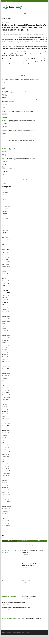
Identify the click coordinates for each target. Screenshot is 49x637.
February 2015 (5, 523)
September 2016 (5, 478)
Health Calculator (5, 208)
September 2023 (5, 321)
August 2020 (4, 375)
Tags (39, 540)
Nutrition (4, 244)
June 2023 (4, 328)
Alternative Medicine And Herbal (8, 189)
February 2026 (5, 257)
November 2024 (5, 287)
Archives (4, 184)
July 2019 (4, 406)
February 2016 (5, 494)
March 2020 (4, 387)
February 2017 (5, 466)
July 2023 (4, 325)
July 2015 (4, 511)
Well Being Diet (26, 580)
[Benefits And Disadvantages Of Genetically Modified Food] (11, 550)
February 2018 (5, 447)
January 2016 (5, 497)
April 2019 (4, 413)
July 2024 (4, 297)
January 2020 (5, 392)
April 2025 (4, 276)
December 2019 (5, 394)
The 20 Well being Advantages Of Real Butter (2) (13, 602)
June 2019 (4, 409)
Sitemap (3, 535)
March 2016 (4, 492)
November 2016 (5, 473)
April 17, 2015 (25, 567)
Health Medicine (5, 215)
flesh (26, 34)
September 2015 (5, 506)
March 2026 (4, 254)
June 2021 (4, 352)
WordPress (18, 632)
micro (35, 34)
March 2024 (4, 306)
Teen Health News (26, 558)
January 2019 (5, 420)
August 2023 (4, 323)
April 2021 (4, 356)
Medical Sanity (5, 237)
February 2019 (5, 418)
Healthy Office (5, 230)
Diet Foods (4, 197)
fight (24, 34)
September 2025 (5, 266)
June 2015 (4, 513)
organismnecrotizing (40, 34)
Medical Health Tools (6, 234)
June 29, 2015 (25, 554)
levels (28, 34)
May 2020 (4, 382)
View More (7, 67)
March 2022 (4, 342)
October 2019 (5, 399)
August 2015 (4, 508)
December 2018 (5, 423)
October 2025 (5, 264)
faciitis (22, 34)
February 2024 (5, 309)
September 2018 (5, 430)
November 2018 (5, 425)
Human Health (5, 232)
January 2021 (5, 363)
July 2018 (4, 435)
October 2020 (5, 371)
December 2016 (5, 470)
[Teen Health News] (6, 558)
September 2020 (5, 373)
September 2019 (5, 401)
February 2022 (5, 345)
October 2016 (5, 475)
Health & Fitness (5, 204)
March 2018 (4, 444)
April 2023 (4, 333)
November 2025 (5, 261)
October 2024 (5, 290)
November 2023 (5, 316)
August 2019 (4, 404)
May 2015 (4, 515)
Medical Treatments (6, 22)
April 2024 (4, 304)
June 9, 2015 (5, 615)
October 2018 (5, 428)
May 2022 (4, 340)
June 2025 (4, 271)
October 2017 (5, 454)
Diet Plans (4, 199)
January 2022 (5, 347)
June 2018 (4, 437)
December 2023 (5, 314)
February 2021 (5, 361)
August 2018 (4, 432)
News (3, 242)
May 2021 (4, 354)
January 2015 (5, 525)
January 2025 (5, 283)
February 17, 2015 (6, 604)
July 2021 (4, 349)
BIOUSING (13, 632)
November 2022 (5, 335)
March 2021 (4, 359)
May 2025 (4, 273)
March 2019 (4, 416)
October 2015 (5, 504)
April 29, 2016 (25, 620)
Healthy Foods (5, 223)
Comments (24, 540)
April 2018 (4, 442)
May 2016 (4, 487)
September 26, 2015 (6, 609)
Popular (10, 540)
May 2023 (4, 330)
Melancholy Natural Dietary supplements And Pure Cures (16, 607)
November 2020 (5, 368)
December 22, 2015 (26, 546)
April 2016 (4, 489)
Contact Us (4, 533)
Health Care (4, 211)
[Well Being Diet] (11, 580)
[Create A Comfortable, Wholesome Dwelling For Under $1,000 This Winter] (11, 563)
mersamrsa (32, 34)
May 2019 (4, 411)
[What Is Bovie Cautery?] (7, 545)
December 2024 (5, 285)
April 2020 (4, 385)
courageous (16, 34)
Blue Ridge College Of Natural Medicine (31, 618)
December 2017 (5, 449)
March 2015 (4, 520)
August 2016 (4, 480)
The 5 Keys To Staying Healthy (29, 596)
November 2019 (5, 397)
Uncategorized (5, 246)
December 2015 (5, 499)
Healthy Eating (5, 218)
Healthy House (5, 225)
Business (4, 194)
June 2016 (4, 485)
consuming (8, 34)
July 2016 (4, 482)
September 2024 (5, 292)
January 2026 (5, 259)
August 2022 (4, 337)
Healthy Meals (5, 227)
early (20, 34)
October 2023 (5, 318)
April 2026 (4, 252)
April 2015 (4, 518)
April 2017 (4, 461)
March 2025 (4, 278)
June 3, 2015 (5, 32)
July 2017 (4, 458)
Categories (4, 183)
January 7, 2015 (25, 582)
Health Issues (4, 213)
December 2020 (5, 366)
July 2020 (4, 378)
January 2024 (5, 311)
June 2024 (4, 299)
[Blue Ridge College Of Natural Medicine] (11, 618)
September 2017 (5, 456)
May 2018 (4, 439)
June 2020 (4, 380)
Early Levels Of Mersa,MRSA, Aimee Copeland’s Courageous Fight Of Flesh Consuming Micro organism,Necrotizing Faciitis (24, 27)
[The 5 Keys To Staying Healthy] (9, 596)
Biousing (4, 632)
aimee (4, 34)
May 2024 (4, 302)
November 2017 (5, 451)
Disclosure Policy (5, 537)
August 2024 (4, 295)
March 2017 (4, 463)
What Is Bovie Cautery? (28, 544)
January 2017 (5, 468)
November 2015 (5, 501)
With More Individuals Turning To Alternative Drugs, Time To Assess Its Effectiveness (22, 613)
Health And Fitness (6, 206)
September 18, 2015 (26, 598)
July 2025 (4, 268)
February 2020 (5, 390)
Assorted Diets (5, 192)
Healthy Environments (6, 220)
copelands (12, 34)
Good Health (4, 201)
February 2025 (5, 280)
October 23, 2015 (26, 560)
